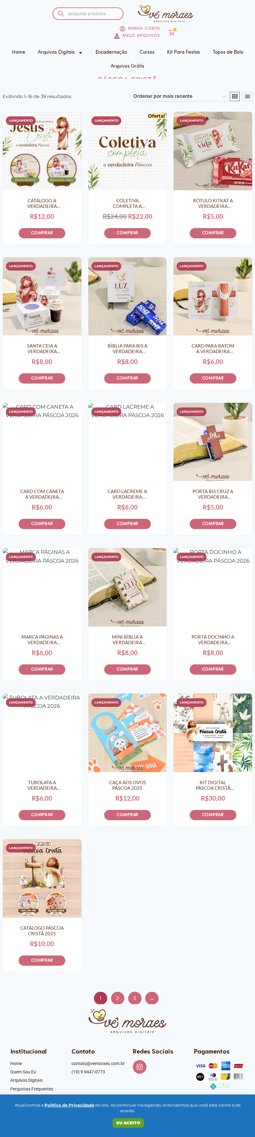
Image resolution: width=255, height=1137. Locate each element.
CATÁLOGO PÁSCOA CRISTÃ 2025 (42, 930)
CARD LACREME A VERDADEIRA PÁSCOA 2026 (127, 494)
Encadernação (111, 52)
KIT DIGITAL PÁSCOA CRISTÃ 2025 (213, 785)
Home (19, 52)
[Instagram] (139, 1067)
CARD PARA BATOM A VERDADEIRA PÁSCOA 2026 (213, 348)
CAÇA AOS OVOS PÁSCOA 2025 (127, 785)
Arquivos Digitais (56, 52)
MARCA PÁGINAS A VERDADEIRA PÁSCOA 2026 (42, 639)
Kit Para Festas (183, 52)
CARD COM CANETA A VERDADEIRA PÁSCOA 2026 (42, 494)
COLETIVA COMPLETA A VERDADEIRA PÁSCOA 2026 (127, 203)
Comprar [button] (42, 233)
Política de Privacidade (69, 1105)
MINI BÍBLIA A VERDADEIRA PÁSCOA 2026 (127, 639)
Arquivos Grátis (127, 66)
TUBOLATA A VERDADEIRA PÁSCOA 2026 (42, 785)
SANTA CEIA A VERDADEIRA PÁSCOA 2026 (42, 348)
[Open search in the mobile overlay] (88, 13)
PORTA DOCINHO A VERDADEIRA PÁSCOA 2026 (213, 639)
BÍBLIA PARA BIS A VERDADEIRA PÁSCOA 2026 (127, 348)
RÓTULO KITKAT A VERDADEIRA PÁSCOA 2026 (213, 203)
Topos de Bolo (227, 52)
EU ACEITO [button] (128, 1122)
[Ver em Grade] (235, 96)
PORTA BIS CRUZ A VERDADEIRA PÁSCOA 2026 (212, 494)
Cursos (147, 52)
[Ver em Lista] (248, 96)
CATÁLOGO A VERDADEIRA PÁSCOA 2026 (42, 203)
